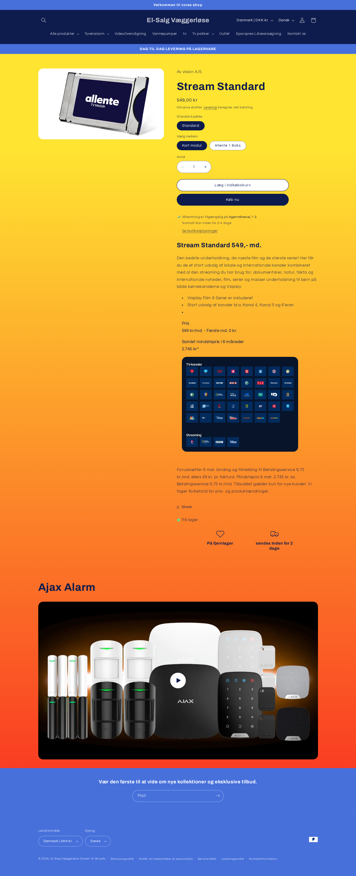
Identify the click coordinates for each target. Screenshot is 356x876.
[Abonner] (218, 796)
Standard (190, 125)
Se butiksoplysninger (200, 231)
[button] (43, 20)
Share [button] (187, 507)
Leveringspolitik (232, 859)
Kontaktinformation (263, 859)
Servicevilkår (207, 859)
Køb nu (232, 200)
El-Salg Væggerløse (65, 858)
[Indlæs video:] (178, 680)
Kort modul (192, 145)
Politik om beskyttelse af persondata (166, 859)
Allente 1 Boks (228, 145)
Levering (210, 107)
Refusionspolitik (122, 859)
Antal (181, 157)
